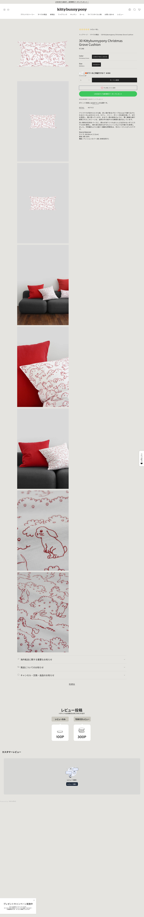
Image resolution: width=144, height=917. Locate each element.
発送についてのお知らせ (32, 667)
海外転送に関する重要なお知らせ (36, 659)
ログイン (95, 103)
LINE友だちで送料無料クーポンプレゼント (108, 94)
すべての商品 (94, 35)
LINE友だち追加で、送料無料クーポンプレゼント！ (72, 2)
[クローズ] (34, 900)
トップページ (83, 35)
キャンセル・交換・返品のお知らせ (37, 675)
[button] (27, 14)
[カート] (139, 9)
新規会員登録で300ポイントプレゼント (91, 99)
